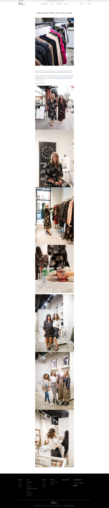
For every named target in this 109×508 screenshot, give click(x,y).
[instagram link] (74, 485)
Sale (28, 484)
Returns (44, 486)
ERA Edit (19, 484)
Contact (20, 486)
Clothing (29, 486)
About (66, 3)
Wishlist (52, 484)
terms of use (72, 505)
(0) (89, 3)
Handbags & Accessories (32, 488)
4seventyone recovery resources (61, 77)
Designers (59, 3)
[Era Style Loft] (21, 4)
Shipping (44, 484)
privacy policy (66, 505)
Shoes (28, 490)
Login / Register (53, 482)
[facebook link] (76, 485)
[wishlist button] (89, 1)
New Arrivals (44, 3)
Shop (51, 3)
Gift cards (29, 495)
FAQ (43, 482)
